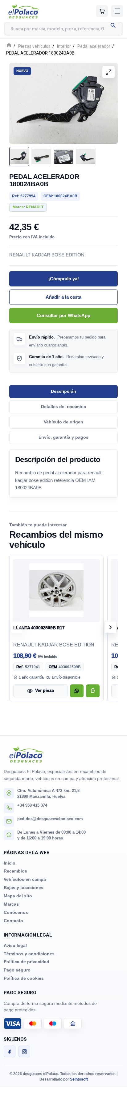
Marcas (11, 904)
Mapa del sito (18, 895)
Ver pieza (44, 690)
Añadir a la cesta (63, 296)
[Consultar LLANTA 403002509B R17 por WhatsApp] (77, 690)
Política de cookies (24, 978)
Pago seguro (17, 970)
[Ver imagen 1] (19, 156)
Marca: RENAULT (28, 207)
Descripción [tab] (63, 391)
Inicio (9, 863)
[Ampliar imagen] (108, 72)
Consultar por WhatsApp (63, 315)
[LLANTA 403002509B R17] (56, 590)
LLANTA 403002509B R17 (39, 627)
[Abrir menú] (117, 11)
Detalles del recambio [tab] (63, 406)
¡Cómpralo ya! (63, 278)
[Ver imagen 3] (63, 156)
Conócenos (16, 912)
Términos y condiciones (29, 953)
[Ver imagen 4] (86, 156)
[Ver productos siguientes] (110, 627)
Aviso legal (15, 945)
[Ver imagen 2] (41, 156)
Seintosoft (79, 1079)
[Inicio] (9, 45)
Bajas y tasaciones (23, 887)
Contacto (13, 920)
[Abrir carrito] (102, 11)
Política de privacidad (26, 961)
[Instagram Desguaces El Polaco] (24, 1051)
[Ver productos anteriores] (16, 627)
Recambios (15, 871)
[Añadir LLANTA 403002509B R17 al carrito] (93, 690)
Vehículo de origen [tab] (63, 421)
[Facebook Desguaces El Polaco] (9, 1051)
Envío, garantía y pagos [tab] (63, 437)
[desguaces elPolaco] (36, 11)
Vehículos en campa (25, 879)
